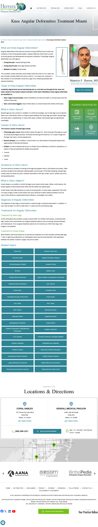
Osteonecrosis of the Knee (51, 369)
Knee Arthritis (50, 323)
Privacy (42, 488)
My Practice (41, 8)
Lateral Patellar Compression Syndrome (50, 277)
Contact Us (91, 8)
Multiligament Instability (17, 323)
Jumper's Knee (51, 264)
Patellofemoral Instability (50, 343)
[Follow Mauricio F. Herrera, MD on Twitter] (5, 511)
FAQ (80, 8)
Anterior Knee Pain (50, 251)
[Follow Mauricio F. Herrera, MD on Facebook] (2, 511)
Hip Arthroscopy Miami (45, 501)
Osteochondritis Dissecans (17, 284)
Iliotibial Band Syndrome (17, 277)
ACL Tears (17, 303)
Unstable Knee (51, 290)
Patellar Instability (17, 343)
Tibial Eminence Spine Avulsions (17, 369)
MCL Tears (50, 303)
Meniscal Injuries (50, 310)
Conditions (43, 40)
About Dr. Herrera (84, 90)
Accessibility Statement (49, 490)
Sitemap (51, 488)
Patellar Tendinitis (51, 329)
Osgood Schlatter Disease (51, 258)
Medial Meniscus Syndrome (50, 363)
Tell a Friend (74, 488)
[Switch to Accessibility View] (2, 522)
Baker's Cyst (50, 271)
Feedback (61, 488)
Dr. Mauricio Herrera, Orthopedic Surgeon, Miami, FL (14, 40)
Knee (37, 40)
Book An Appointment (88, 2)
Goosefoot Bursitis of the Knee (17, 297)
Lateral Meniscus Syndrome (17, 363)
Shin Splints (51, 284)
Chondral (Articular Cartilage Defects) (50, 337)
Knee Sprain (50, 297)
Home (8, 488)
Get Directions (24, 421)
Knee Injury (17, 290)
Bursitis (17, 271)
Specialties (55, 8)
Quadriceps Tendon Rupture (17, 356)
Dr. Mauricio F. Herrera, (35, 504)
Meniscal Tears (17, 316)
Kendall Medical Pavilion (71, 408)
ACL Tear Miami (61, 501)
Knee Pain (17, 251)
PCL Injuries (17, 337)
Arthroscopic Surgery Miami (14, 499)
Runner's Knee (17, 258)
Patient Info (69, 8)
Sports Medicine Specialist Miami (65, 499)
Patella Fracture (17, 350)
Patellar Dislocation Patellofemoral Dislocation (17, 330)
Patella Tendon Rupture (51, 356)
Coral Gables (25, 408)
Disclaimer (31, 488)
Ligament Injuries (50, 316)
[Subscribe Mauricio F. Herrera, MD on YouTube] (13, 511)
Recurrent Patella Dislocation (51, 350)
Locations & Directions (49, 390)
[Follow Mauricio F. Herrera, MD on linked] (9, 511)
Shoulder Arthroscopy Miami (39, 499)
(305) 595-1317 (66, 2)
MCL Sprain (17, 310)
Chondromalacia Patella (17, 264)
